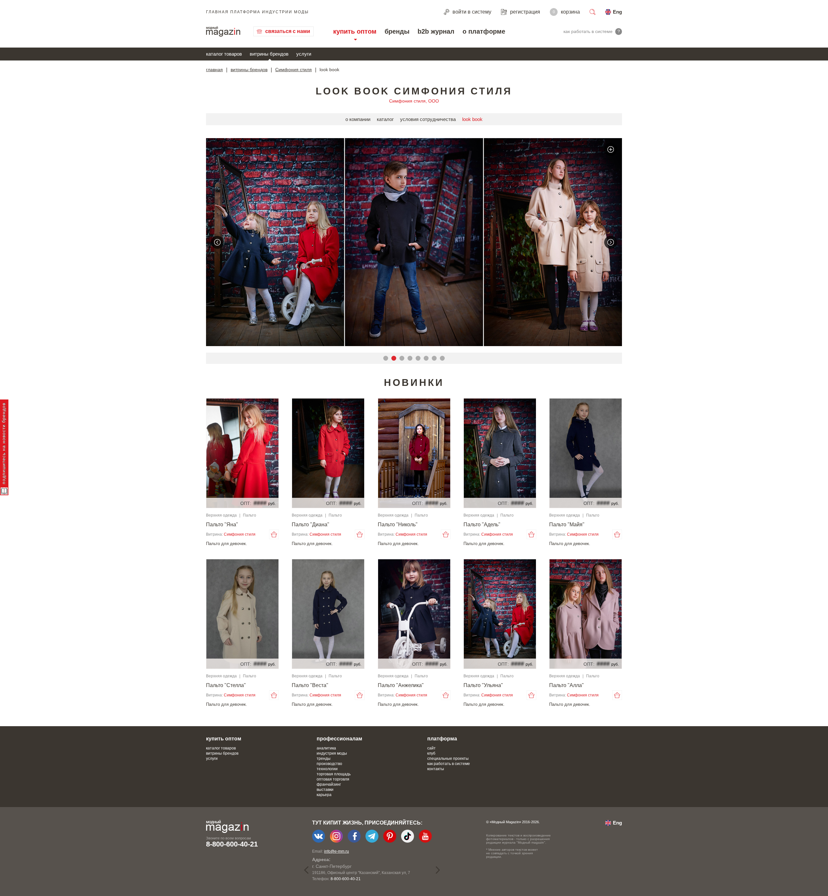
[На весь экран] (610, 149)
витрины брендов (269, 54)
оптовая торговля (333, 779)
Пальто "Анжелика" (401, 685)
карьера (324, 794)
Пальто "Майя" (566, 524)
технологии (327, 769)
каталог (385, 119)
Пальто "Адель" (481, 524)
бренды (397, 31)
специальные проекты (448, 758)
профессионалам (339, 738)
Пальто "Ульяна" (483, 685)
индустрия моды (332, 753)
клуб (431, 753)
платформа (442, 738)
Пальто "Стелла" (226, 685)
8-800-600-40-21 (232, 844)
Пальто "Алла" (566, 685)
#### (260, 503)
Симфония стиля (293, 69)
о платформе (484, 31)
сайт (431, 748)
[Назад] (217, 242)
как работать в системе (448, 763)
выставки (325, 789)
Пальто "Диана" (310, 524)
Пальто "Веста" (310, 685)
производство (329, 763)
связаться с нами (287, 31)
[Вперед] (610, 242)
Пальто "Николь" (398, 524)
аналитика (326, 748)
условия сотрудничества (428, 119)
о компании (357, 119)
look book (472, 119)
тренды (324, 758)
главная (214, 69)
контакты (435, 769)
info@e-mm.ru (336, 851)
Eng (617, 12)
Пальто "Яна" (222, 524)
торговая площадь (334, 774)
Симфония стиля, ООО (414, 101)
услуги (303, 54)
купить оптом (354, 31)
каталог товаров (224, 54)
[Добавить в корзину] (274, 534)
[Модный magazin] (223, 31)
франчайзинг (329, 784)
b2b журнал (436, 31)
